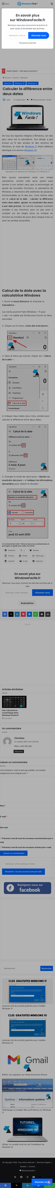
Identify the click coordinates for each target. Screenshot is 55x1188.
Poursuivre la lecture (27, 43)
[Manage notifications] (49, 1182)
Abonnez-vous (38, 35)
